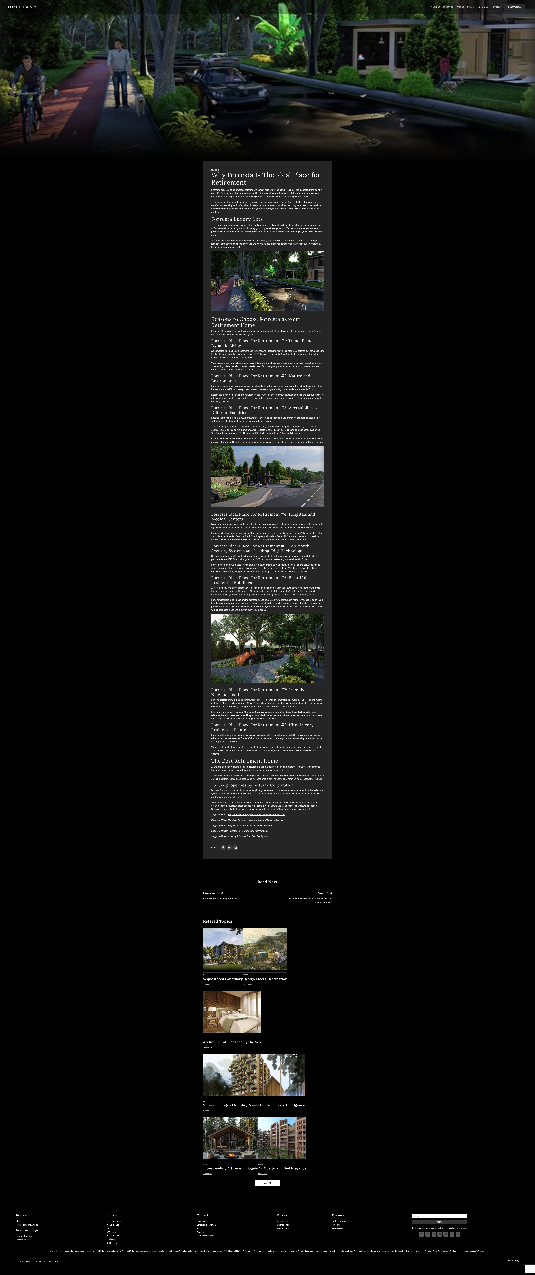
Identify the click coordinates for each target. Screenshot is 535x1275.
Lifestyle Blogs (22, 1240)
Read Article (207, 984)
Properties (448, 7)
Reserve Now (514, 7)
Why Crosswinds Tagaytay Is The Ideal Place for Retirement (256, 814)
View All (267, 1183)
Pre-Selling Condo (114, 1236)
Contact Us (483, 7)
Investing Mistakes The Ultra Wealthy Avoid (248, 836)
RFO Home (111, 1232)
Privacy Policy (513, 1261)
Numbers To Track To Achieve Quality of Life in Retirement (256, 820)
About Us (435, 7)
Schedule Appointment (206, 1225)
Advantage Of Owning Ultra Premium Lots (248, 831)
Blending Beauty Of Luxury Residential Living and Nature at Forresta (310, 897)
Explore (470, 7)
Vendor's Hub (283, 1228)
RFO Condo (111, 1228)
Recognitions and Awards (27, 1225)
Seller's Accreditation (206, 1236)
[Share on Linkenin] (235, 847)
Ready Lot (110, 1239)
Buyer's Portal (283, 1221)
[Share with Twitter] (229, 847)
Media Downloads (339, 1221)
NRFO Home (111, 1243)
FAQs (199, 1228)
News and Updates (24, 1236)
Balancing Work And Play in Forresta (220, 895)
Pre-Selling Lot (112, 1225)
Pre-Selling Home (113, 1221)
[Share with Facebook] (223, 847)
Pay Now (496, 7)
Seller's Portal (283, 1225)
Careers (200, 1232)
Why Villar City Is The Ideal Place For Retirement (251, 825)
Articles (460, 7)
